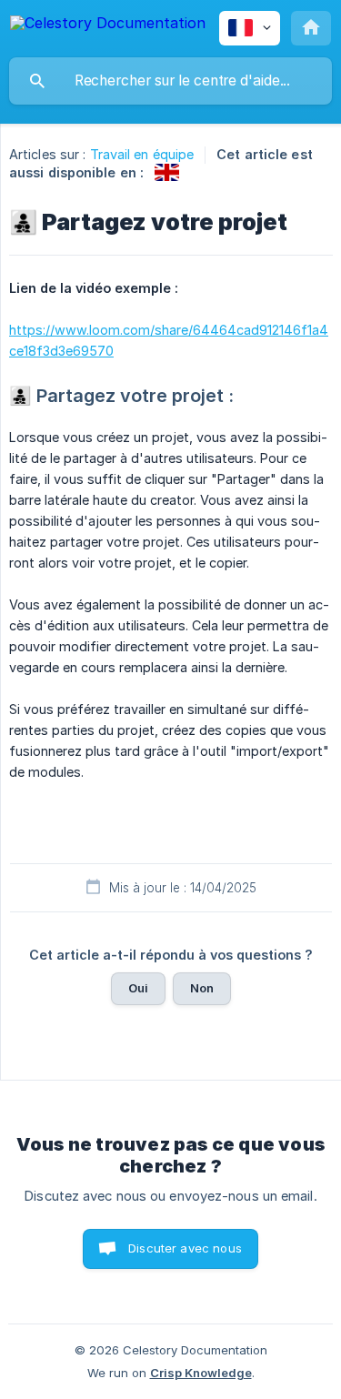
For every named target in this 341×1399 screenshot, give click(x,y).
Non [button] (202, 988)
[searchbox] (170, 81)
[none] (108, 26)
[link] (167, 172)
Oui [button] (138, 988)
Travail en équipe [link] (142, 154)
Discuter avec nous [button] (185, 1248)
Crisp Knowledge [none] (201, 1372)
